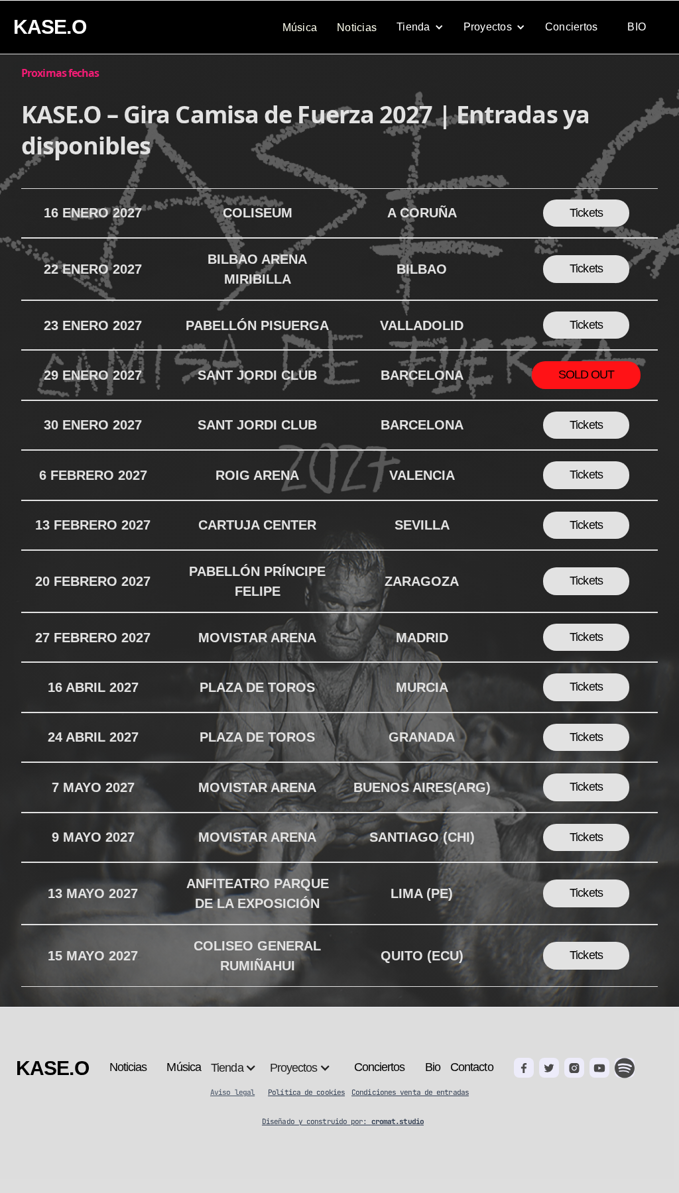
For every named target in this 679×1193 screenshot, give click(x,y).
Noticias (357, 27)
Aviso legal (232, 1092)
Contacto (471, 1067)
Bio (432, 1067)
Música (300, 27)
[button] (420, 27)
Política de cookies (306, 1092)
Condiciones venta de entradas (410, 1092)
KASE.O (49, 27)
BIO (636, 26)
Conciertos (571, 26)
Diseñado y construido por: (343, 1121)
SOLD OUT (586, 374)
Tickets (586, 212)
